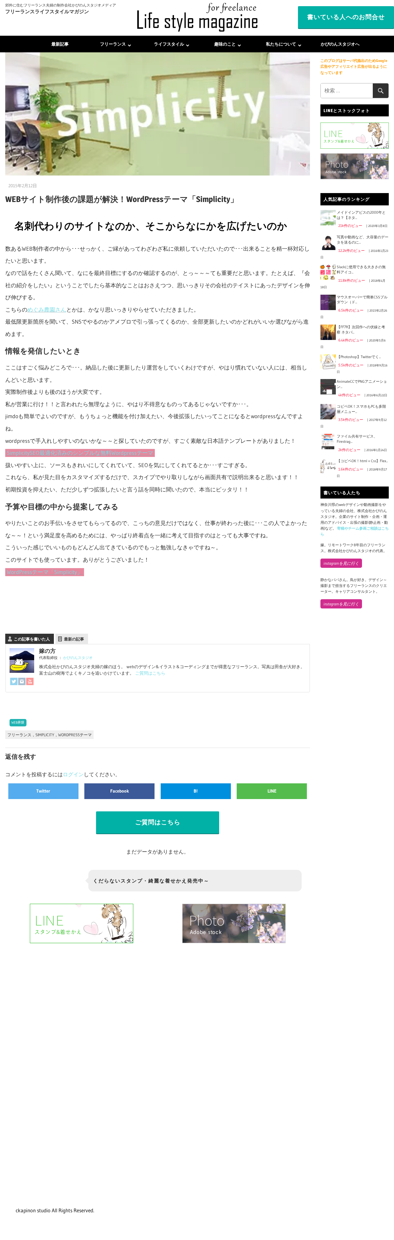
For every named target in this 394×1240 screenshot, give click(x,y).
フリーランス (113, 44)
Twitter (43, 791)
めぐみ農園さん (46, 309)
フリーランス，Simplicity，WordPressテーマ (49, 734)
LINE (271, 791)
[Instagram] (22, 683)
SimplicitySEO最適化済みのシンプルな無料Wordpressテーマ (80, 453)
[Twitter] (14, 683)
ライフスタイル (169, 44)
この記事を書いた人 (32, 638)
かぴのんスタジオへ (340, 44)
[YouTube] (30, 683)
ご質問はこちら (150, 673)
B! (196, 791)
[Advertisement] (354, 716)
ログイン (73, 774)
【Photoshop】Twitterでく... (359, 356)
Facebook (119, 791)
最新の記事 (74, 638)
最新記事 (60, 44)
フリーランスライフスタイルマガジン (47, 11)
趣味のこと (225, 44)
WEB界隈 (17, 722)
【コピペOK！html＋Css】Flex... (362, 460)
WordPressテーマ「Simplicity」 (44, 572)
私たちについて (281, 44)
